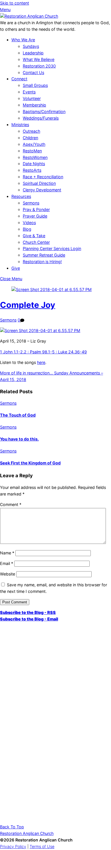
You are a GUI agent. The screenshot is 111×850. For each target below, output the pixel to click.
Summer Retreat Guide (44, 255)
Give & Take (34, 235)
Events (29, 91)
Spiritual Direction (39, 183)
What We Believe (38, 59)
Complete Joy (27, 305)
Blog (27, 229)
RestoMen (32, 150)
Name (7, 552)
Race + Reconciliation (43, 176)
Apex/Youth (34, 144)
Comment (10, 504)
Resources (21, 196)
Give (15, 268)
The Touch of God (18, 415)
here (41, 362)
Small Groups (35, 85)
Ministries (20, 124)
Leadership (33, 52)
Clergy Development (42, 189)
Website (7, 574)
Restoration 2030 (39, 66)
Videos (29, 222)
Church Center (36, 242)
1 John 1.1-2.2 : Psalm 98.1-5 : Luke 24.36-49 (43, 351)
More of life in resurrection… (26, 372)
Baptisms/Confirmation (44, 111)
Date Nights (34, 163)
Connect (19, 78)
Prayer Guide (35, 216)
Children (30, 137)
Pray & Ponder (36, 209)
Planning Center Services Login (52, 248)
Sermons (31, 202)
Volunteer (32, 98)
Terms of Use (42, 846)
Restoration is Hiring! (42, 261)
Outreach (31, 131)
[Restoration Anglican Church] (29, 16)
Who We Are (23, 39)
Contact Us (33, 72)
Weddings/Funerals (41, 118)
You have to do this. (19, 439)
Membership (34, 105)
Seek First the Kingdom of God (30, 462)
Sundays (31, 46)
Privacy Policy (13, 846)
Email (6, 563)
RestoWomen (35, 157)
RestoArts (32, 170)
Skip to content (14, 3)
